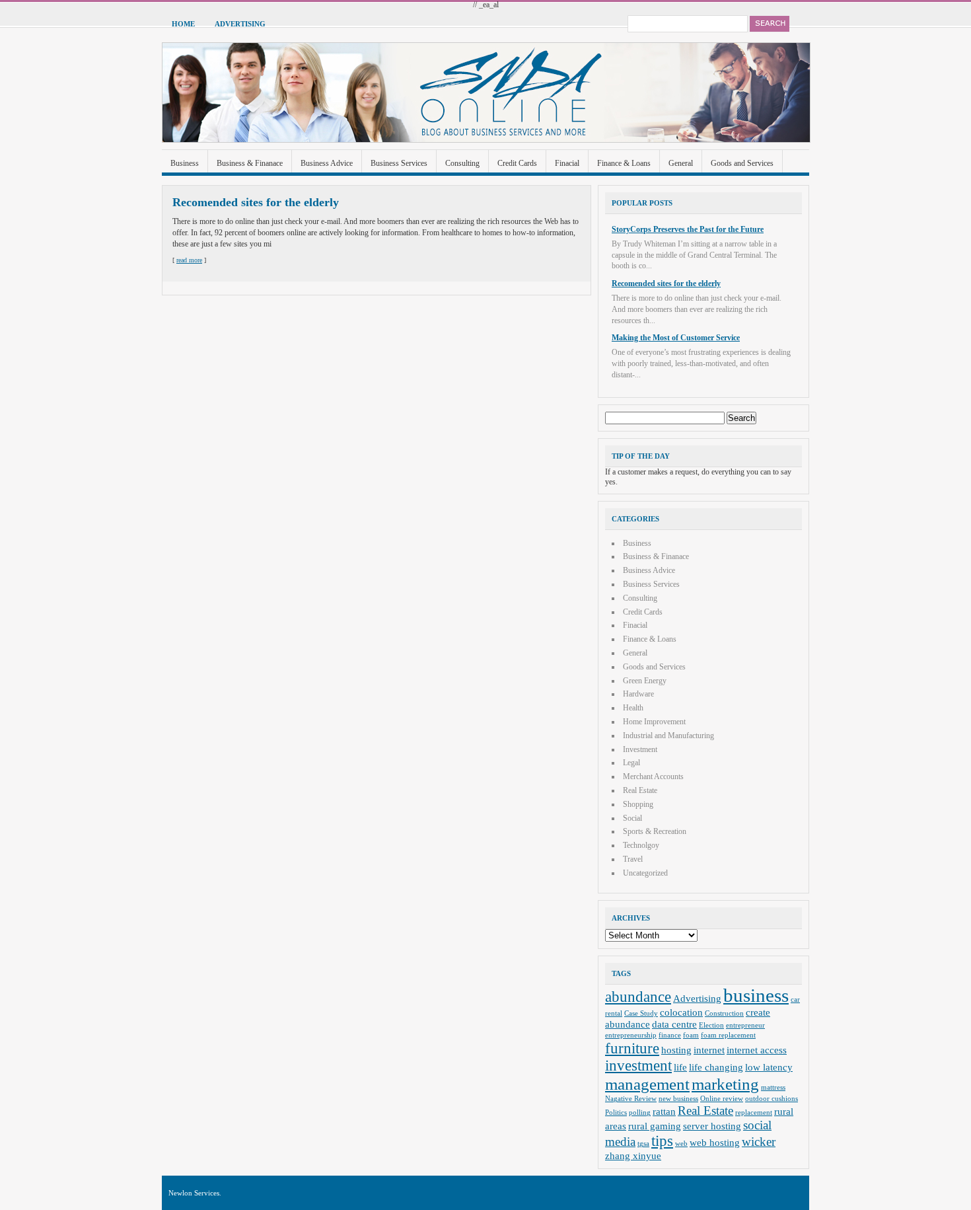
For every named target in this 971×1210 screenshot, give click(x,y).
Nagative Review (631, 1098)
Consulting (462, 163)
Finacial (567, 163)
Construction (724, 1013)
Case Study (641, 1013)
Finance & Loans (624, 163)
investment (638, 1065)
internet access (757, 1049)
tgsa (643, 1143)
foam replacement (728, 1035)
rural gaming (654, 1125)
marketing (725, 1084)
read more (189, 260)
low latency (769, 1067)
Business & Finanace (250, 163)
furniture (632, 1048)
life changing (716, 1067)
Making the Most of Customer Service (676, 337)
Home (183, 24)
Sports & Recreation (654, 831)
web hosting (715, 1142)
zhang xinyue (633, 1155)
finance (670, 1035)
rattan (664, 1111)
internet (709, 1049)
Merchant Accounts (653, 776)
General (680, 163)
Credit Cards (517, 163)
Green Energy (644, 680)
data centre (674, 1024)
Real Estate (640, 790)
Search (769, 23)
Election (711, 1025)
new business (678, 1098)
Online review (721, 1098)
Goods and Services (742, 163)
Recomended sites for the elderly (255, 202)
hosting (676, 1049)
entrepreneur (745, 1025)
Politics (616, 1112)
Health (633, 707)
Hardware (638, 694)
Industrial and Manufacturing (668, 735)
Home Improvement (654, 721)
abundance (638, 997)
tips (662, 1141)
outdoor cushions (771, 1098)
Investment (640, 749)
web (681, 1143)
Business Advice (327, 163)
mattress (773, 1087)
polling (640, 1112)
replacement (753, 1112)
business (756, 995)
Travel (633, 859)
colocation (681, 1012)
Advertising (240, 24)
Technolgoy (641, 845)
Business (184, 163)
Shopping (638, 804)
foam (691, 1035)
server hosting (712, 1125)
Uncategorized (645, 873)
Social (632, 818)
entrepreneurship (631, 1035)
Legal (631, 762)
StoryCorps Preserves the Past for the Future (688, 229)
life (680, 1067)
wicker (758, 1142)
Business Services (399, 163)
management (647, 1084)
